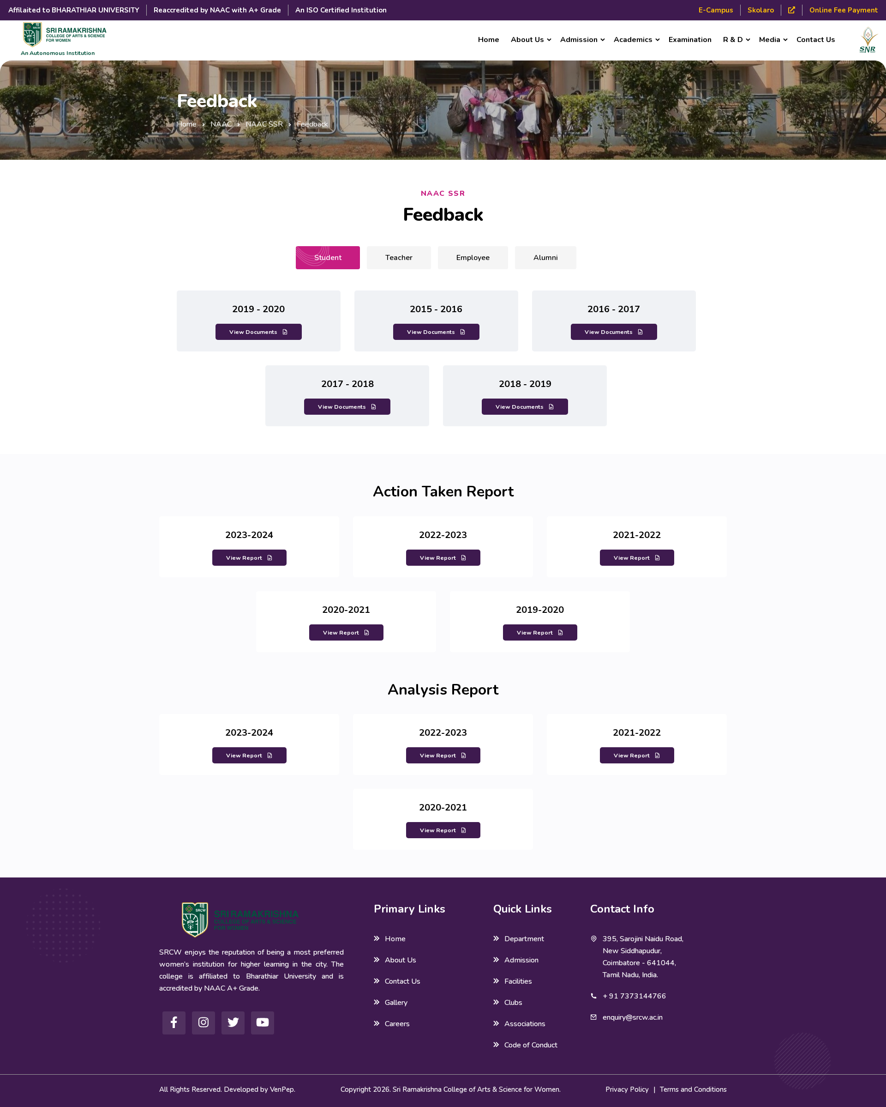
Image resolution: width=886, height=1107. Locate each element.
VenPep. (282, 1089)
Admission (521, 960)
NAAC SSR (264, 124)
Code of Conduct (530, 1045)
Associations (524, 1024)
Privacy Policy (627, 1089)
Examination (690, 40)
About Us (400, 960)
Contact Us (815, 40)
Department (524, 939)
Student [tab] (327, 258)
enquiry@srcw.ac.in (633, 1017)
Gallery (396, 1003)
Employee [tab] (473, 258)
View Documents (253, 332)
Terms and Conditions (693, 1089)
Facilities (518, 981)
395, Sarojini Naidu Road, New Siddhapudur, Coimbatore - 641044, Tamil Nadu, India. (643, 957)
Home (488, 40)
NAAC (221, 124)
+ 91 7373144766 (634, 996)
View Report (244, 558)
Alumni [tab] (545, 258)
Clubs (513, 1003)
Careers (397, 1024)
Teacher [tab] (399, 258)
